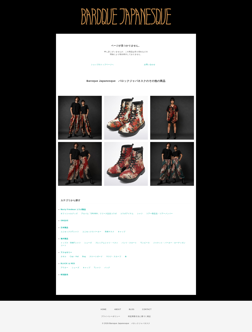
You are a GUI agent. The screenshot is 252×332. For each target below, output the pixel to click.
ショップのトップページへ (102, 65)
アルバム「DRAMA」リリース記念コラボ (99, 214)
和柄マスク (109, 232)
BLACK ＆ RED (68, 263)
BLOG (131, 309)
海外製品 (64, 239)
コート (63, 245)
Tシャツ (97, 268)
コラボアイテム (127, 214)
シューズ (88, 243)
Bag (84, 256)
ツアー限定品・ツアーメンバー (159, 214)
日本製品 (64, 228)
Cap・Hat (74, 256)
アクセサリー (66, 252)
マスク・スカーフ (113, 256)
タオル (63, 256)
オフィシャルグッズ (69, 214)
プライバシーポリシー (110, 316)
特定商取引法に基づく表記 (139, 316)
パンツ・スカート (129, 243)
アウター (64, 268)
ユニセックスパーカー (91, 232)
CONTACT (147, 309)
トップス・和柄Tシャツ (71, 243)
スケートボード (96, 256)
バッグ (107, 268)
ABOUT (117, 309)
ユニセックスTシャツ (70, 232)
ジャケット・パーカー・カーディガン (169, 243)
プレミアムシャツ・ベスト (106, 243)
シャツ (140, 214)
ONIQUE (64, 221)
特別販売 (64, 275)
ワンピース (145, 243)
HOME (103, 309)
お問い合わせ (149, 65)
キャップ (121, 232)
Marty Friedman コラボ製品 (73, 209)
